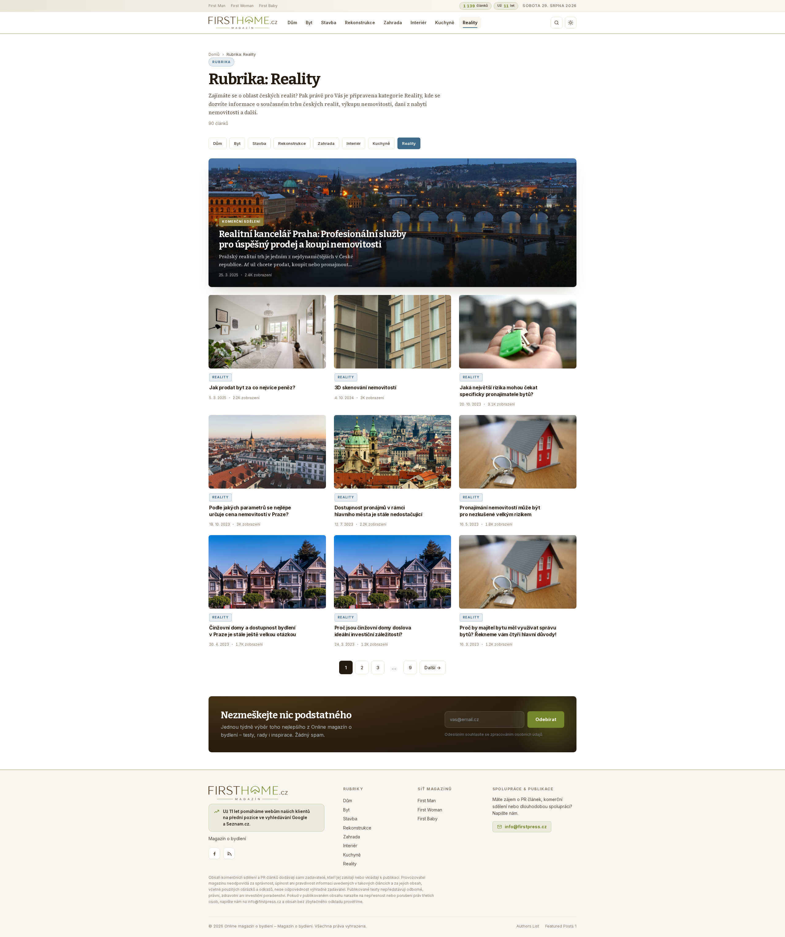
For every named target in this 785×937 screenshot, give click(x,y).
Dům (292, 22)
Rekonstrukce (360, 22)
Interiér (419, 22)
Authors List (527, 926)
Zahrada (393, 22)
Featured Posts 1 (560, 926)
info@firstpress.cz (526, 826)
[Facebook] (214, 853)
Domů (214, 54)
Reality (470, 22)
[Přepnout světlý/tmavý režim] (570, 22)
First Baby (268, 5)
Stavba (328, 22)
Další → (432, 667)
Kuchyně (444, 22)
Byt (309, 22)
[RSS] (229, 853)
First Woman (242, 5)
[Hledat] (556, 22)
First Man (217, 5)
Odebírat (545, 719)
